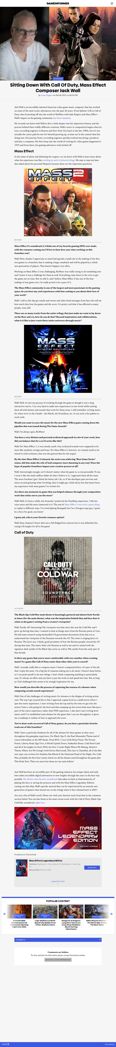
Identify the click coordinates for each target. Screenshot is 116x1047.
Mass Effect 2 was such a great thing (82, 505)
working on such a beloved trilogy (58, 160)
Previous (4, 914)
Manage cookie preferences (58, 960)
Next (111, 914)
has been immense (61, 118)
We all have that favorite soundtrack (40, 779)
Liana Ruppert (47, 95)
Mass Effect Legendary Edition (45, 860)
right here (40, 803)
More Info (92, 867)
